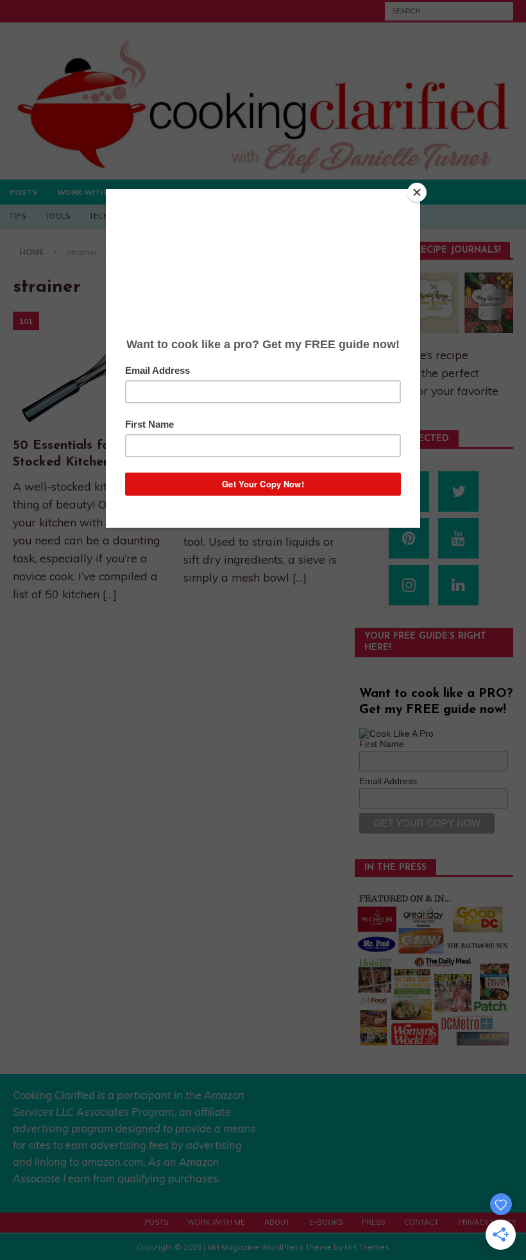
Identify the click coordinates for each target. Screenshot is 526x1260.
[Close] (417, 192)
